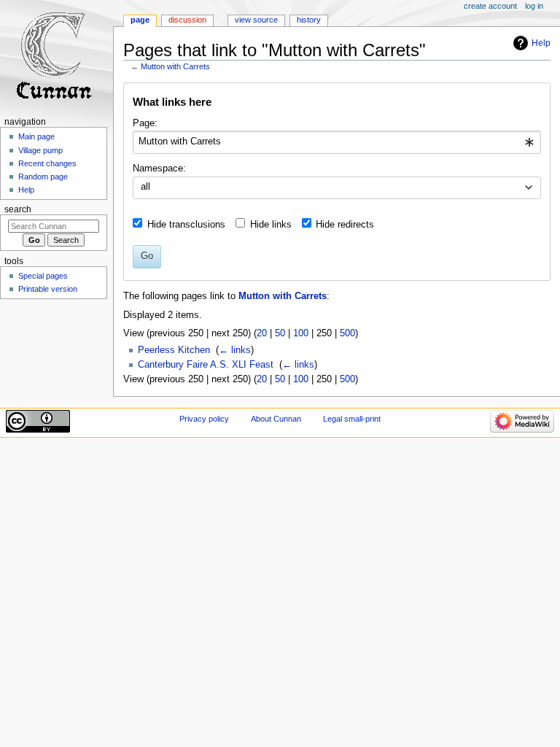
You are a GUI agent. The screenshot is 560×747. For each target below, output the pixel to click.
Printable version (47, 289)
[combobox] (336, 142)
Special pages (43, 275)
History (309, 19)
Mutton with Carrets (175, 66)
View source (256, 19)
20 (262, 333)
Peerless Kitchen (174, 350)
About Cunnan (276, 418)
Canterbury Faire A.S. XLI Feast (205, 365)
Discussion (187, 19)
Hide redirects (345, 225)
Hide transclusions (186, 225)
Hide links (271, 225)
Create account (490, 5)
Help (541, 43)
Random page (43, 176)
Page (140, 19)
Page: (145, 123)
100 (300, 333)
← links (235, 350)
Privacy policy (204, 418)
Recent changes (47, 163)
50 (280, 333)
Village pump (40, 150)
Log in (534, 5)
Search (17, 209)
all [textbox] (145, 187)
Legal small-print (352, 418)
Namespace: (159, 168)
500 (347, 333)
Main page (36, 136)
